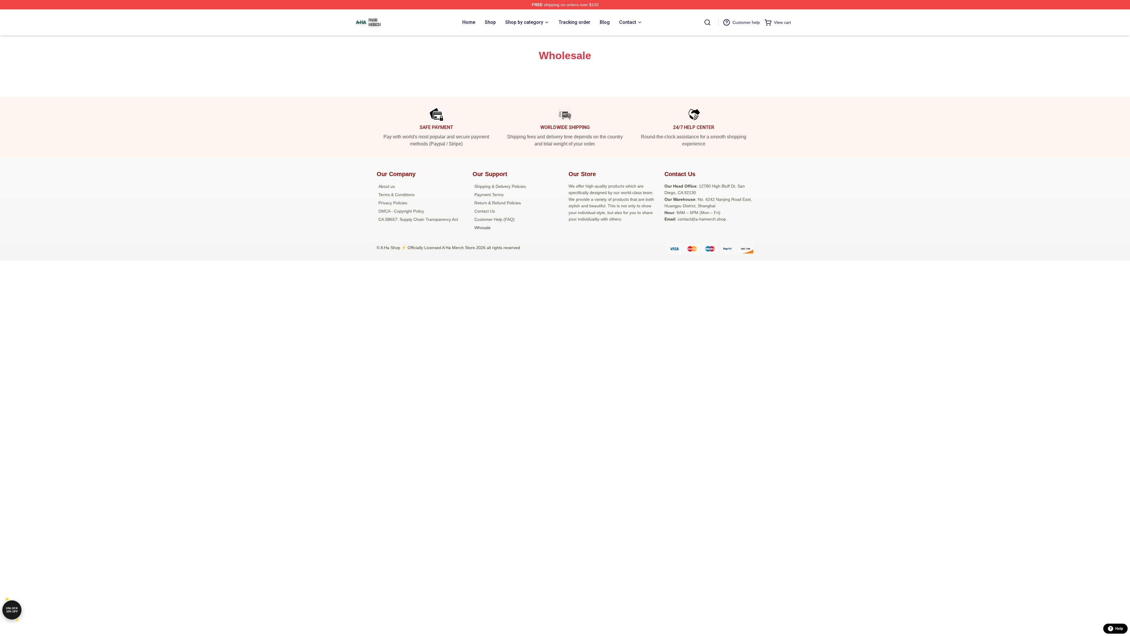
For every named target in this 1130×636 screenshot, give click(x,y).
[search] (707, 22)
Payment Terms (488, 194)
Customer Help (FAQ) (494, 219)
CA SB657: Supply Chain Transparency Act (418, 219)
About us (386, 186)
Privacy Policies (392, 203)
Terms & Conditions (396, 194)
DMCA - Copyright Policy (401, 211)
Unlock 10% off (12, 610)
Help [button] (1119, 629)
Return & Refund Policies (497, 203)
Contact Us (484, 211)
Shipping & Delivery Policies (500, 186)
